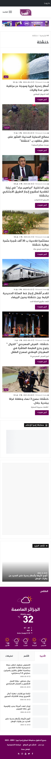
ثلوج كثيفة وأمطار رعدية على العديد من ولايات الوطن (28, 577)
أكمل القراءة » (42, 99)
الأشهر (26, 656)
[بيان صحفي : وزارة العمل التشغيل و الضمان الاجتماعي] (40, 685)
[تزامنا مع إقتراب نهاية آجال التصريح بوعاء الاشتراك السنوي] (40, 697)
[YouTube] (25, 754)
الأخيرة (43, 656)
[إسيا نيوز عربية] (25, 12)
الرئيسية (43, 35)
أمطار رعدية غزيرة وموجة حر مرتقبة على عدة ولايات (27, 88)
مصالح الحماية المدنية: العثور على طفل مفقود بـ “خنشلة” (28, 139)
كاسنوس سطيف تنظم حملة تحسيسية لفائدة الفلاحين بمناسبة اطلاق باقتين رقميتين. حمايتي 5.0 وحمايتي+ (16, 669)
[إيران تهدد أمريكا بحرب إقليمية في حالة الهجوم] (40, 710)
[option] (25, 566)
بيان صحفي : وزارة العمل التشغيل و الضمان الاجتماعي (18, 682)
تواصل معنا (25, 749)
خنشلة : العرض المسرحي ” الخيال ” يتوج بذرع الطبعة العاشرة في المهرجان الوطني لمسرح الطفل (27, 348)
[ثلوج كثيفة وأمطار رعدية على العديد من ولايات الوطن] (40, 722)
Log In (47, 3)
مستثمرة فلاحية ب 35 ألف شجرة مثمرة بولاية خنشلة (26, 243)
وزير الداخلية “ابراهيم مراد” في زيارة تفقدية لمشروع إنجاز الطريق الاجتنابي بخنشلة (26, 192)
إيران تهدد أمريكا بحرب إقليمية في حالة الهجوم (17, 708)
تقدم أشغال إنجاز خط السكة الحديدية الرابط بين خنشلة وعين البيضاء (26, 295)
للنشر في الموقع (29, 744)
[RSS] (18, 754)
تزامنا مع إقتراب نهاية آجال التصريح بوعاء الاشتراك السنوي (17, 695)
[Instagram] (22, 754)
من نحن (41, 744)
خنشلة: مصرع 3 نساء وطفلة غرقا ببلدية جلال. (29, 401)
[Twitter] (29, 754)
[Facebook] (32, 754)
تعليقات (9, 656)
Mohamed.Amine (41, 82)
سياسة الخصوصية (14, 744)
